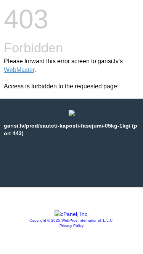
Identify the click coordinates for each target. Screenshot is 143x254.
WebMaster (19, 70)
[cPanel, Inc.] (72, 214)
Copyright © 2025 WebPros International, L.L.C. (71, 220)
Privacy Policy (71, 226)
